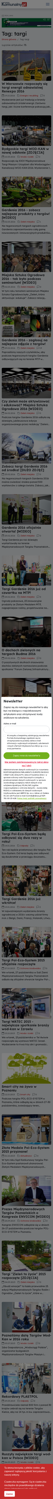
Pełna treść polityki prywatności (31, 798)
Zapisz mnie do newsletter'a (26, 755)
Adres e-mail (10, 723)
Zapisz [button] (9, 1494)
